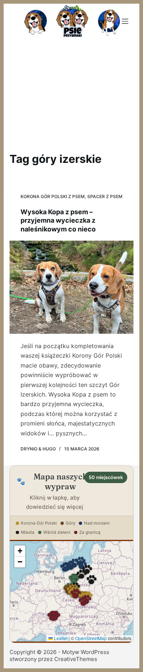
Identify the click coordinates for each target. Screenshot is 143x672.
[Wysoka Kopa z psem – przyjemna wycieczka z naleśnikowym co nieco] (72, 287)
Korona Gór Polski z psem (53, 196)
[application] (71, 591)
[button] (73, 579)
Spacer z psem (104, 196)
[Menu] (125, 21)
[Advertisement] (71, 94)
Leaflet (60, 638)
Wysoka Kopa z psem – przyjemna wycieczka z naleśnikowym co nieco (58, 220)
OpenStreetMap (91, 638)
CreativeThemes (75, 658)
